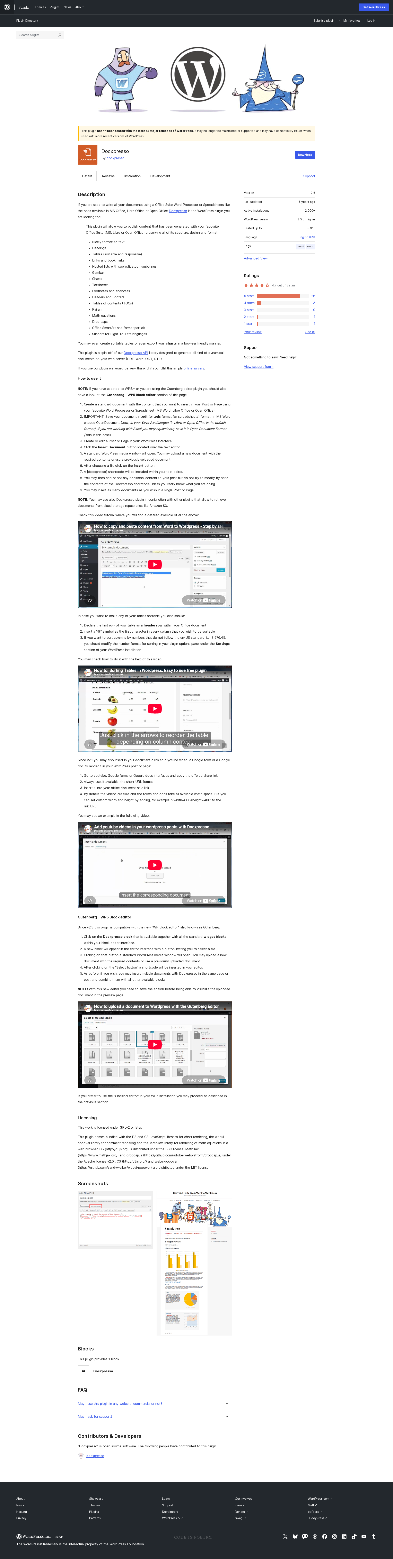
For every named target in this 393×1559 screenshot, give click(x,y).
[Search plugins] (60, 35)
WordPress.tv (173, 1518)
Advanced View (256, 258)
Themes (94, 1505)
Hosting (21, 1511)
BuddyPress (318, 1518)
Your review (253, 332)
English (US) (307, 237)
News (20, 1505)
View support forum (258, 367)
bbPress (315, 1511)
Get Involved (244, 1498)
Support (309, 176)
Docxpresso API (136, 353)
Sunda (59, 1537)
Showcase (96, 1498)
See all (310, 332)
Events (239, 1505)
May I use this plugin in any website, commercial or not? (120, 1404)
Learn (166, 1498)
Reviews (108, 176)
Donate (241, 1511)
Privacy (21, 1518)
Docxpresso (178, 211)
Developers (170, 1511)
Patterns (95, 1518)
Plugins (94, 1511)
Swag (240, 1518)
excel (300, 246)
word (310, 246)
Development (160, 176)
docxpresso (115, 158)
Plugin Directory (27, 20)
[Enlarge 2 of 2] (227, 1196)
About (20, 1498)
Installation (132, 176)
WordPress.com (320, 1498)
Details (87, 176)
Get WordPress (374, 7)
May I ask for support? (95, 1417)
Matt (312, 1505)
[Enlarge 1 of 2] (148, 1196)
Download (305, 154)
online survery (194, 368)
